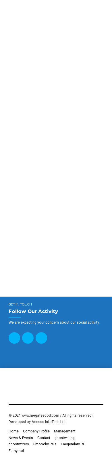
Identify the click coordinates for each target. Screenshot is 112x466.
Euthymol (16, 450)
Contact (43, 438)
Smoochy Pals (45, 444)
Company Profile (36, 431)
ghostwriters (19, 444)
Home (14, 431)
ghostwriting (65, 438)
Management (65, 431)
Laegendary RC (73, 444)
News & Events (21, 438)
